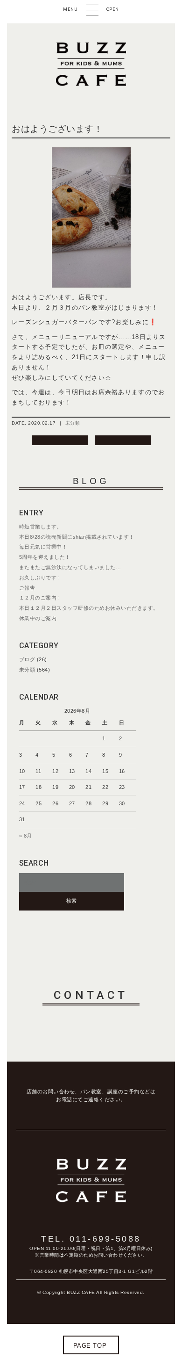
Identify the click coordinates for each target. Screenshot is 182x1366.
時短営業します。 (40, 526)
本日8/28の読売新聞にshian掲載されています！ (76, 537)
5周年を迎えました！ (44, 557)
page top (89, 1345)
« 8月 (25, 835)
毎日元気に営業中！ (43, 546)
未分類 (72, 423)
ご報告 (27, 588)
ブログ (27, 659)
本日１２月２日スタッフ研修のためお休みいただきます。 (89, 608)
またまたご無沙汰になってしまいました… (70, 567)
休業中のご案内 (38, 618)
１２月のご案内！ (40, 597)
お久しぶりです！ (40, 577)
